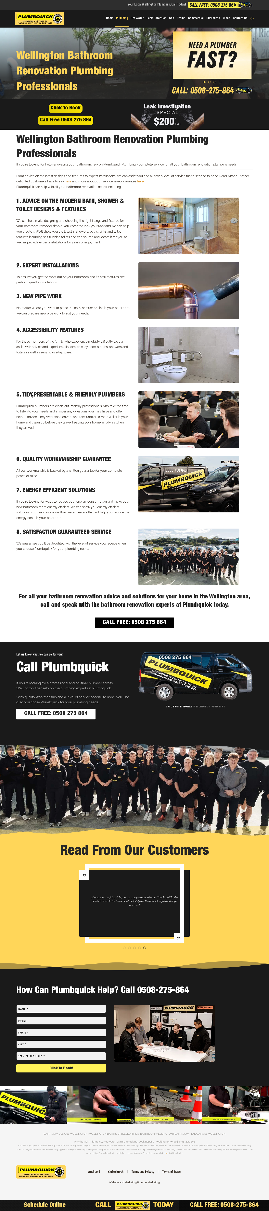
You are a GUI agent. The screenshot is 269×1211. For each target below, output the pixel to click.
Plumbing (122, 18)
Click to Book (66, 108)
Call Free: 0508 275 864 (134, 623)
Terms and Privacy (143, 1171)
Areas (226, 18)
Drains (181, 18)
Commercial (196, 18)
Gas (171, 18)
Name (23, 1009)
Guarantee (213, 18)
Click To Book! (61, 1068)
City (22, 1044)
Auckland (94, 1171)
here (68, 181)
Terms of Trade (171, 1171)
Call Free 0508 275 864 (65, 120)
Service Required (31, 1056)
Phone (22, 1020)
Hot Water (137, 18)
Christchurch (115, 1171)
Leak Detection (156, 18)
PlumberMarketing (148, 1182)
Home (109, 18)
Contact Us (240, 18)
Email (23, 1032)
